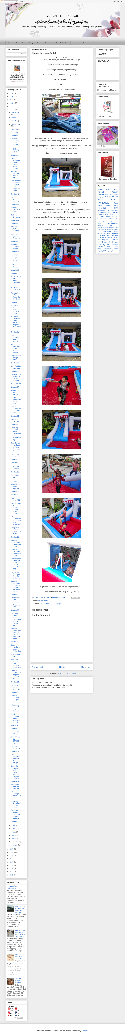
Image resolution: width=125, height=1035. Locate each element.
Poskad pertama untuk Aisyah (15, 142)
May (13, 832)
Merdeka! (14, 132)
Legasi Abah (114, 221)
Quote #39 (15, 241)
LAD (116, 219)
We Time (14, 725)
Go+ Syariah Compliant (16, 367)
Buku (111, 194)
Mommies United (111, 225)
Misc (99, 223)
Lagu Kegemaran (103, 221)
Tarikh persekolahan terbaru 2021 (16, 410)
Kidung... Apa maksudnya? (12, 887)
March (14, 838)
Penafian (86, 43)
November (16, 118)
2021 (12, 109)
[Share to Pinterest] (79, 598)
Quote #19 (15, 729)
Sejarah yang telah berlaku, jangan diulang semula (16, 508)
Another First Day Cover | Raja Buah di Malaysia (16, 348)
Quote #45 (15, 135)
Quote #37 (15, 270)
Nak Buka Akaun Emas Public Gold (56, 43)
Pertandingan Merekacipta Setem (16, 466)
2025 (12, 96)
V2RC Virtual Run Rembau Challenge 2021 (16, 281)
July (13, 825)
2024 (12, 100)
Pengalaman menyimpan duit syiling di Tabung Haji (20, 933)
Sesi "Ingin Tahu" (15, 455)
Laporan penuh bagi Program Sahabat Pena (16, 675)
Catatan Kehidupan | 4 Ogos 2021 (16, 699)
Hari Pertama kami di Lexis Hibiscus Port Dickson (20, 909)
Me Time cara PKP (15, 289)
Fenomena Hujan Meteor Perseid (15, 478)
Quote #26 (15, 495)
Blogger (84, 1031)
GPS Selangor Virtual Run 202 (16, 795)
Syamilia (100, 251)
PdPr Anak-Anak (104, 231)
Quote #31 (15, 416)
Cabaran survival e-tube (16, 210)
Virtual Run (108, 251)
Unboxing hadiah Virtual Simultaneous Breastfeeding (16, 434)
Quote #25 (15, 537)
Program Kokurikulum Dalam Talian (15, 804)
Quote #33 (15, 371)
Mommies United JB (104, 227)
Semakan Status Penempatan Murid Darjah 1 (15, 814)
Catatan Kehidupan (16, 216)
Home (10, 43)
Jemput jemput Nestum (18, 981)
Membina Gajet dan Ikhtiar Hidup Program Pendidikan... (16, 323)
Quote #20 (15, 692)
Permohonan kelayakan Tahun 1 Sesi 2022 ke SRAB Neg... (16, 564)
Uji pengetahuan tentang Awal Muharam (16, 521)
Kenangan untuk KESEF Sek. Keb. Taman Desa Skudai (15, 261)
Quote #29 (15, 459)
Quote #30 (15, 425)
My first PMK (16, 384)
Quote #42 (15, 204)
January (15, 845)
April (13, 835)
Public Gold (107, 242)
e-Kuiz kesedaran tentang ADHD (16, 400)
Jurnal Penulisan (112, 215)
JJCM (115, 213)
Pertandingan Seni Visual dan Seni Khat (16, 296)
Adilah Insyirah (44, 601)
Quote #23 (15, 610)
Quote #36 (15, 273)
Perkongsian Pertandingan (107, 237)
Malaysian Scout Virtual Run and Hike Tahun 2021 (16, 310)
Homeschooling (104, 213)
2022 (12, 106)
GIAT (116, 208)
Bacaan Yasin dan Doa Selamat (15, 338)
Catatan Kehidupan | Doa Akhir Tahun (16, 552)
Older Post (86, 667)
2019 (12, 852)
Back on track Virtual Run (16, 236)
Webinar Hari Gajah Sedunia (16, 486)
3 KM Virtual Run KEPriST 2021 (15, 740)
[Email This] (72, 598)
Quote (106, 244)
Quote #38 (15, 252)
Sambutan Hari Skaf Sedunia (15, 786)
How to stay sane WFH (16, 499)
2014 (12, 868)
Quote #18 (15, 751)
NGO (113, 228)
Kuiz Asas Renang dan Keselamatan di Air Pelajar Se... (16, 619)
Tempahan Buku (35, 43)
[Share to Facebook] (77, 598)
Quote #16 (15, 821)
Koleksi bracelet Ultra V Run (15, 175)
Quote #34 (15, 363)
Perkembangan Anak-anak (107, 235)
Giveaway (101, 210)
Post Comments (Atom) (67, 673)
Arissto (107, 194)
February (15, 842)
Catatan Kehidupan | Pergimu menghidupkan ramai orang (16, 586)
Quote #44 (15, 155)
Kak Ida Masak (103, 217)
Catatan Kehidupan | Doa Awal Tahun (16, 543)
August (14, 129)
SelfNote (108, 246)
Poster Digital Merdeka (15, 199)
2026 (12, 93)
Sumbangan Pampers (111, 248)
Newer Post (37, 667)
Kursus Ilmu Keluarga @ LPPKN (15, 687)
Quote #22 (15, 642)
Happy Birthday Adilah (15, 150)
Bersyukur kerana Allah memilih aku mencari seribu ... (15, 772)
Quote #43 (15, 194)
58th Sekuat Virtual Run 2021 (16, 605)
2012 (12, 872)
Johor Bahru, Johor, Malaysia (51, 604)
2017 (12, 859)
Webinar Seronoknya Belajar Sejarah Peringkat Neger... (16, 634)
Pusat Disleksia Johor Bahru (19, 957)
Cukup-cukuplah (15, 420)
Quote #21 (15, 682)
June (14, 829)
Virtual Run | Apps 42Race (15, 392)
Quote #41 (15, 220)
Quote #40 (15, 223)
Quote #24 (15, 594)
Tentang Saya (20, 43)
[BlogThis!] (74, 598)
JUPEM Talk (101, 215)
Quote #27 (15, 492)
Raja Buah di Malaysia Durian (16, 358)
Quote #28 (15, 472)
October (15, 121)
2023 (12, 103)
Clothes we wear (15, 599)
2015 (12, 865)
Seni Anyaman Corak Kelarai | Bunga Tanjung (15, 163)
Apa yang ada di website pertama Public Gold (16, 664)
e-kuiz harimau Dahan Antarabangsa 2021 (15, 718)
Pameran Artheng (112, 229)
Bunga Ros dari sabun (16, 747)
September (16, 124)
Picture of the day (15, 733)
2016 (12, 862)
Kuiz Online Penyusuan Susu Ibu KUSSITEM (16, 575)
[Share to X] (75, 598)
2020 (12, 849)
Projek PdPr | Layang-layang (16, 246)
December (15, 112)
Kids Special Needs (107, 219)
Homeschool (112, 210)
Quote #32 (15, 387)
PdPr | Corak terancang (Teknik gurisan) (16, 378)
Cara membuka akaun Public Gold (16, 648)
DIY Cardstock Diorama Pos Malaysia (15, 759)
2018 (12, 855)
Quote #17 (15, 781)
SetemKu (76, 43)
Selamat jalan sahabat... (15, 229)
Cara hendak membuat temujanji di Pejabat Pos (16, 447)
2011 (12, 875)
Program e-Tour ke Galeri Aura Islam (16, 531)
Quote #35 (15, 332)
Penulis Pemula (111, 233)
